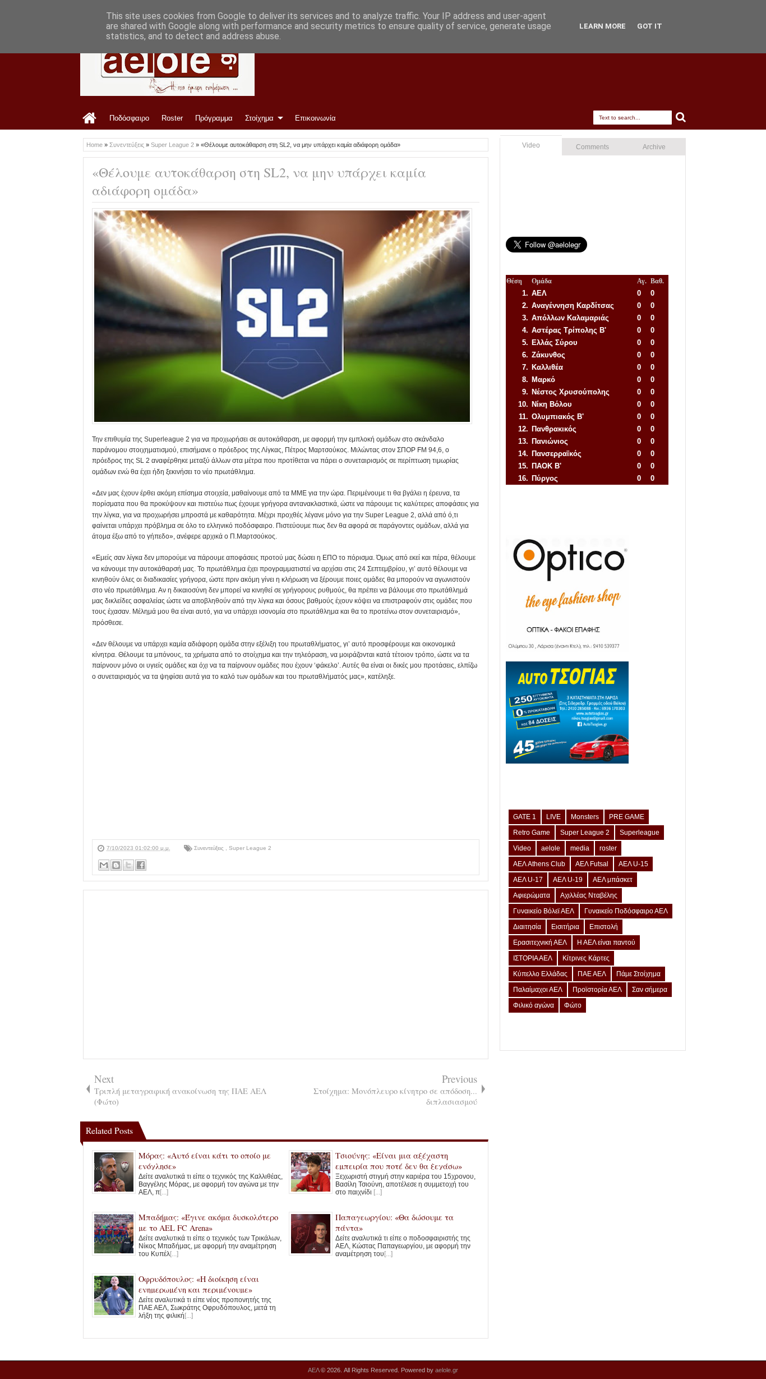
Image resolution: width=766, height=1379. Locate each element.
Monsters (585, 817)
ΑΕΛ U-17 (528, 880)
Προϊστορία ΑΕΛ (597, 990)
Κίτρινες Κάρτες (586, 958)
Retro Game (531, 832)
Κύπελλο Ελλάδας (540, 974)
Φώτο (573, 1005)
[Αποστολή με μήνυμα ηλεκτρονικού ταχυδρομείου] (103, 865)
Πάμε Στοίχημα (638, 974)
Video (531, 145)
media (579, 848)
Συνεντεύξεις (209, 848)
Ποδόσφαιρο (129, 118)
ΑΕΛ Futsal (591, 864)
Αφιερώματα (531, 895)
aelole (550, 848)
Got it (649, 26)
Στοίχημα (259, 118)
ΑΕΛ (314, 1370)
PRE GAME (626, 817)
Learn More (602, 26)
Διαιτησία (527, 927)
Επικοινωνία (315, 118)
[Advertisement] (285, 760)
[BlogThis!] (116, 865)
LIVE (553, 817)
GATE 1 (524, 817)
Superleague (639, 832)
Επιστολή (603, 927)
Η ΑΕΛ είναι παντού (606, 942)
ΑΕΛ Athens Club (539, 864)
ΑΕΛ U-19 (568, 880)
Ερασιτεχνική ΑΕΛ (540, 942)
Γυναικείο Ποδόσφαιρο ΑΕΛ (626, 911)
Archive (654, 147)
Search (681, 117)
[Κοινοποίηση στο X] (128, 865)
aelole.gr (446, 1370)
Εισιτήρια (565, 927)
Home (90, 118)
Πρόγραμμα (214, 118)
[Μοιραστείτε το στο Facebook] (140, 865)
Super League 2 (250, 848)
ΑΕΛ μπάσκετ (613, 880)
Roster (172, 118)
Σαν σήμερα (649, 990)
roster (608, 848)
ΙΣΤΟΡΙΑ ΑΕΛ (532, 958)
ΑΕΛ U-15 (633, 864)
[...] (164, 1192)
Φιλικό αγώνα (533, 1005)
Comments (592, 147)
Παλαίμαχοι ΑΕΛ (537, 990)
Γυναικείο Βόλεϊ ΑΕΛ (543, 911)
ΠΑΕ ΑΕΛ (592, 974)
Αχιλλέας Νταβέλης (588, 895)
